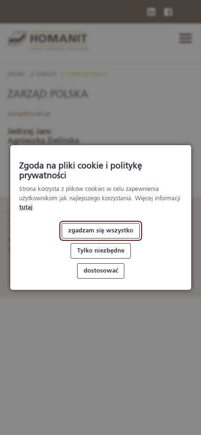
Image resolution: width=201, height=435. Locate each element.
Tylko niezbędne (100, 251)
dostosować (100, 271)
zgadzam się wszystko (100, 231)
